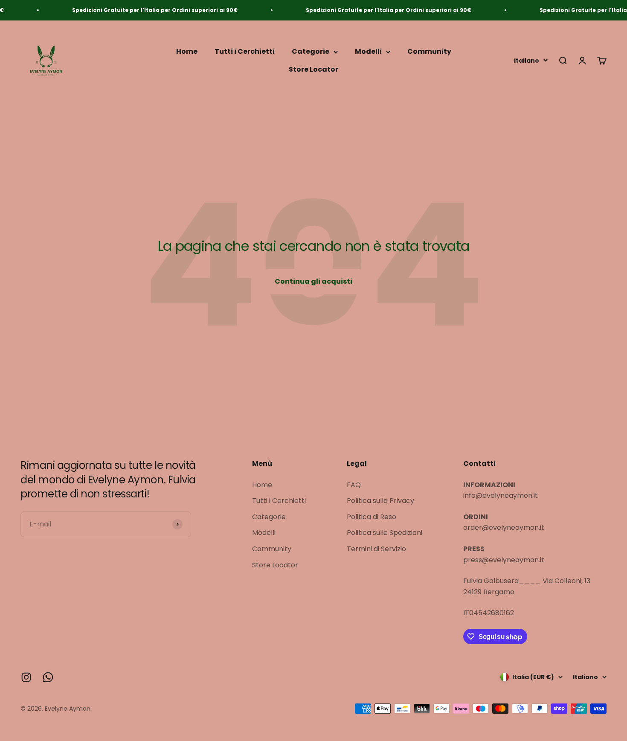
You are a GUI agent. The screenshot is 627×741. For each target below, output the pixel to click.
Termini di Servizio (376, 549)
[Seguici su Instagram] (26, 677)
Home (186, 52)
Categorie (310, 52)
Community (429, 52)
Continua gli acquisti (313, 281)
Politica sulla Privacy (380, 501)
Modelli (368, 52)
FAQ (354, 485)
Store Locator (313, 69)
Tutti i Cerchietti (245, 52)
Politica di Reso (371, 517)
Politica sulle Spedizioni (384, 533)
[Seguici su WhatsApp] (48, 677)
